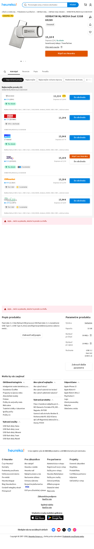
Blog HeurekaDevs (9, 484)
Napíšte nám (47, 499)
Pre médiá (5, 477)
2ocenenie (26, 167)
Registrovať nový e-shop (56, 467)
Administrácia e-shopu (55, 463)
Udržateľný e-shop (77, 481)
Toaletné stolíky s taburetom (14, 408)
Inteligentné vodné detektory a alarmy (16, 386)
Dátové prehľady (53, 481)
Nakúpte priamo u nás (32, 474)
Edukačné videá (53, 487)
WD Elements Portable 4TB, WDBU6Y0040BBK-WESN (47, 407)
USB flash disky (42, 12)
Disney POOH (39, 423)
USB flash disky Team (11, 435)
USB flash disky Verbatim (57, 12)
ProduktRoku (75, 470)
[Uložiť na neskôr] (90, 32)
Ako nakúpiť (29, 463)
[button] (14, 71)
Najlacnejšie (30, 80)
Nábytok (67, 405)
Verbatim (88, 323)
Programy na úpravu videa (12, 393)
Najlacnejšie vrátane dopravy (50, 80)
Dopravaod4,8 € (60, 203)
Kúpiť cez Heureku (80, 156)
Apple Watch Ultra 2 (71, 393)
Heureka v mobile (31, 467)
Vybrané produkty (42, 399)
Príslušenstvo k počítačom (26, 12)
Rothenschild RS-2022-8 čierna (45, 416)
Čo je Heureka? (7, 463)
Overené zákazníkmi (77, 463)
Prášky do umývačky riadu (12, 402)
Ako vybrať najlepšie (43, 382)
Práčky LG (6, 415)
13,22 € (59, 96)
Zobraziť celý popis (31, 335)
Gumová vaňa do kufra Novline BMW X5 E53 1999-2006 (47, 413)
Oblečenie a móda (71, 408)
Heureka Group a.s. (35, 536)
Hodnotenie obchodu (74, 80)
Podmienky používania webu (73, 536)
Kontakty (5, 467)
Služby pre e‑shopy (54, 470)
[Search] (5, 71)
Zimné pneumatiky (71, 402)
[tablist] (32, 72)
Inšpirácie (73, 477)
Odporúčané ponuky (14, 80)
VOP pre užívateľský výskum (35, 490)
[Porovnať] (90, 17)
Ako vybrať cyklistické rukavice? (46, 393)
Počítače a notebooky (8, 12)
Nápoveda (51, 491)
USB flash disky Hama (11, 426)
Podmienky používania (10, 470)
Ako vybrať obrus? (40, 386)
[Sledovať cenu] (90, 24)
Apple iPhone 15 (70, 386)
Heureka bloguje (8, 481)
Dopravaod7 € (61, 140)
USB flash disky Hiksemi (12, 432)
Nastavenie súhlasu (31, 477)
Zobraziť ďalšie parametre (79, 366)
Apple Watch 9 (69, 390)
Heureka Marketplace (55, 474)
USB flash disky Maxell (11, 438)
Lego (66, 399)
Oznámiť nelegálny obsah (11, 487)
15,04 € (62, 136)
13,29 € (62, 118)
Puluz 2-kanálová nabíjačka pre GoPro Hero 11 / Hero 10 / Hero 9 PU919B (47, 404)
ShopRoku (73, 467)
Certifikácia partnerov (78, 474)
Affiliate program (53, 484)
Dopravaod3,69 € (59, 99)
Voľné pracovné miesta (10, 474)
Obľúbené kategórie (12, 382)
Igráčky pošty (8, 412)
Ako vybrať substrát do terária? (45, 390)
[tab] (14, 72)
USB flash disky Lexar (11, 429)
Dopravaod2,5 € (60, 161)
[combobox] (44, 4)
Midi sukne (7, 405)
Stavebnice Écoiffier (10, 390)
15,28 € (62, 179)
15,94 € (62, 199)
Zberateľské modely (10, 396)
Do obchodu (79, 97)
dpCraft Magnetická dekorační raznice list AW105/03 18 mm (47, 420)
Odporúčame (70, 382)
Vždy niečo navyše (52, 47)
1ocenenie (23, 187)
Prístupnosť (6, 491)
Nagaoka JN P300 (40, 410)
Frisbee (6, 399)
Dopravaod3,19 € (59, 183)
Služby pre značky (54, 477)
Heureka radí (29, 470)
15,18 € (62, 158)
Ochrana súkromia (31, 481)
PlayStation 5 (69, 396)
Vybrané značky (10, 421)
